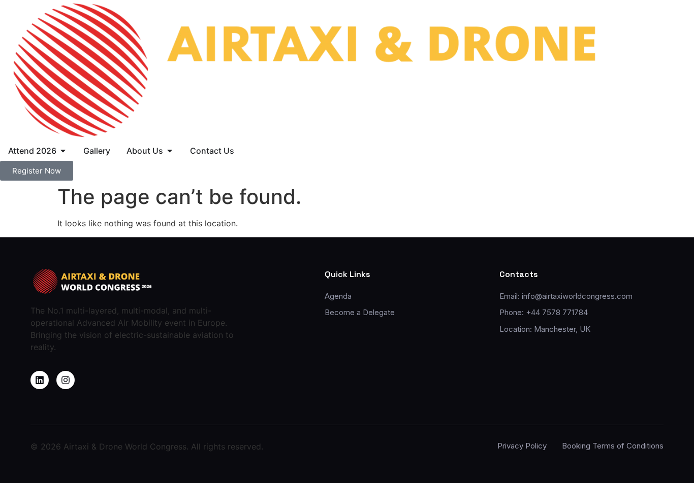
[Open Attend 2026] (63, 151)
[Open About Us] (170, 151)
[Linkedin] (39, 380)
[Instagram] (65, 380)
